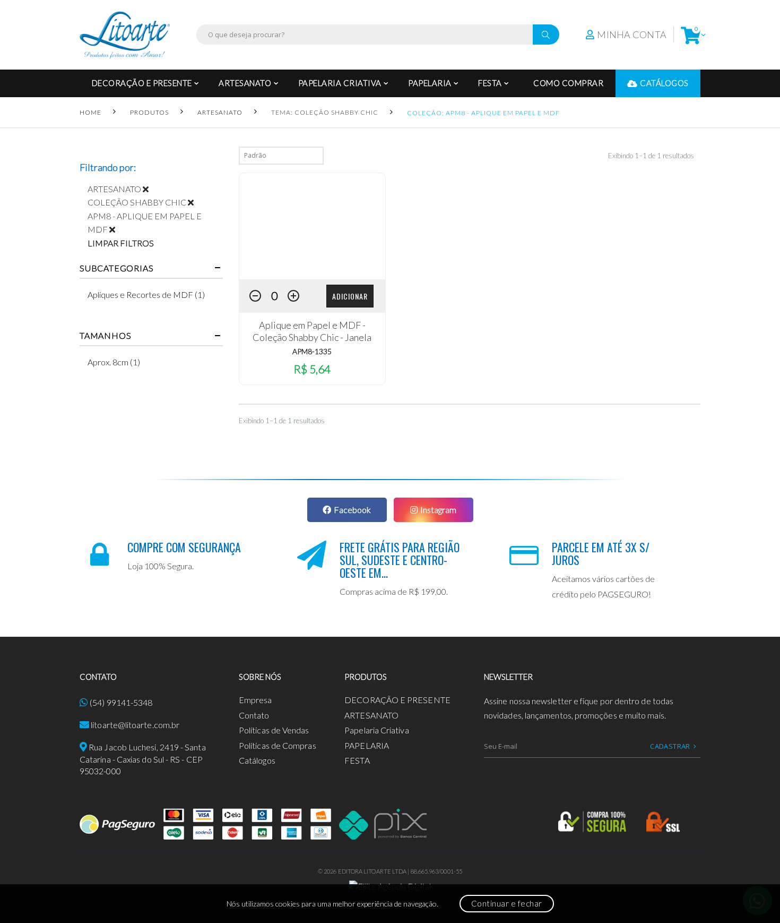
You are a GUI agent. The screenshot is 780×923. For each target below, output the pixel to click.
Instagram (438, 510)
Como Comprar (568, 83)
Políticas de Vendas (274, 730)
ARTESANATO (245, 83)
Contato (254, 715)
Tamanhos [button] (105, 335)
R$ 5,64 (312, 369)
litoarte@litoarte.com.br (135, 725)
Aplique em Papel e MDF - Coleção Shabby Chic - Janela (312, 331)
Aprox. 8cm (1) (114, 362)
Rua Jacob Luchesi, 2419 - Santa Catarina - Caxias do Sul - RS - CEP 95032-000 (143, 759)
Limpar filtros (121, 243)
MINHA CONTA (631, 34)
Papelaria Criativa (340, 83)
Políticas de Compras (277, 745)
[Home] (125, 35)
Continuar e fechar (506, 903)
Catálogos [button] (664, 83)
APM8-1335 (312, 351)
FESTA (490, 83)
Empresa (255, 700)
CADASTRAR (670, 746)
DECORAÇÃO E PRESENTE (142, 83)
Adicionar (350, 296)
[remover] (150, 189)
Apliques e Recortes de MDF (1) (146, 294)
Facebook (352, 510)
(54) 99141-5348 (121, 702)
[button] (690, 34)
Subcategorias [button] (116, 268)
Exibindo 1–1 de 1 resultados (651, 155)
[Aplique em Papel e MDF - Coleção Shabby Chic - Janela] (312, 226)
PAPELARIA (430, 83)
